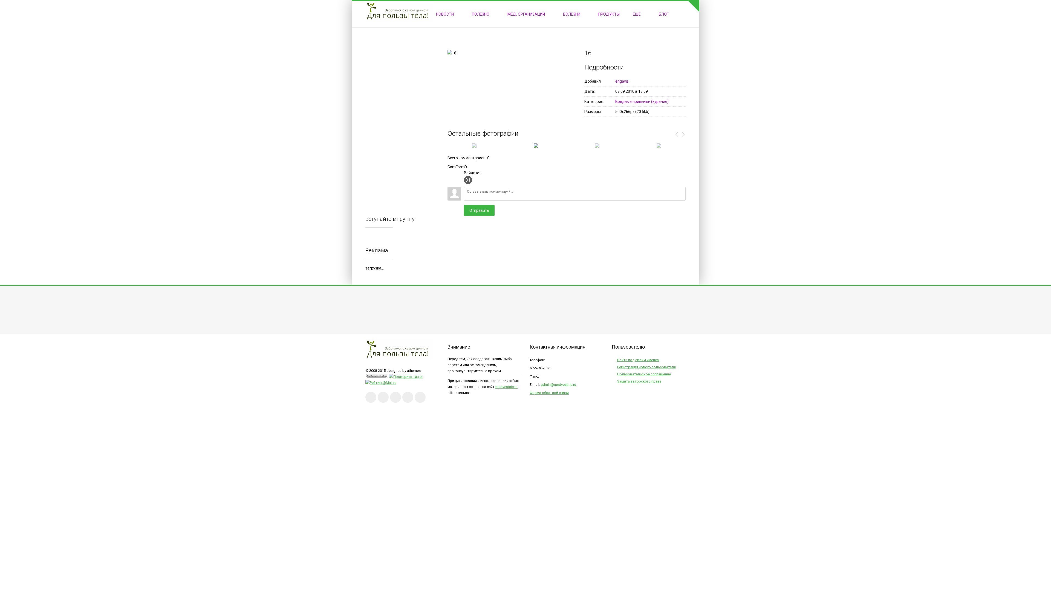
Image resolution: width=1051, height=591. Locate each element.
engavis (622, 81)
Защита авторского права (639, 381)
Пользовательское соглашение (644, 374)
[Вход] (468, 180)
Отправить (479, 210)
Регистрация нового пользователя (646, 367)
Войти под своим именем (638, 360)
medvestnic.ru (506, 387)
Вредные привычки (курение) (642, 101)
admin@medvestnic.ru (558, 385)
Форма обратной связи (549, 393)
